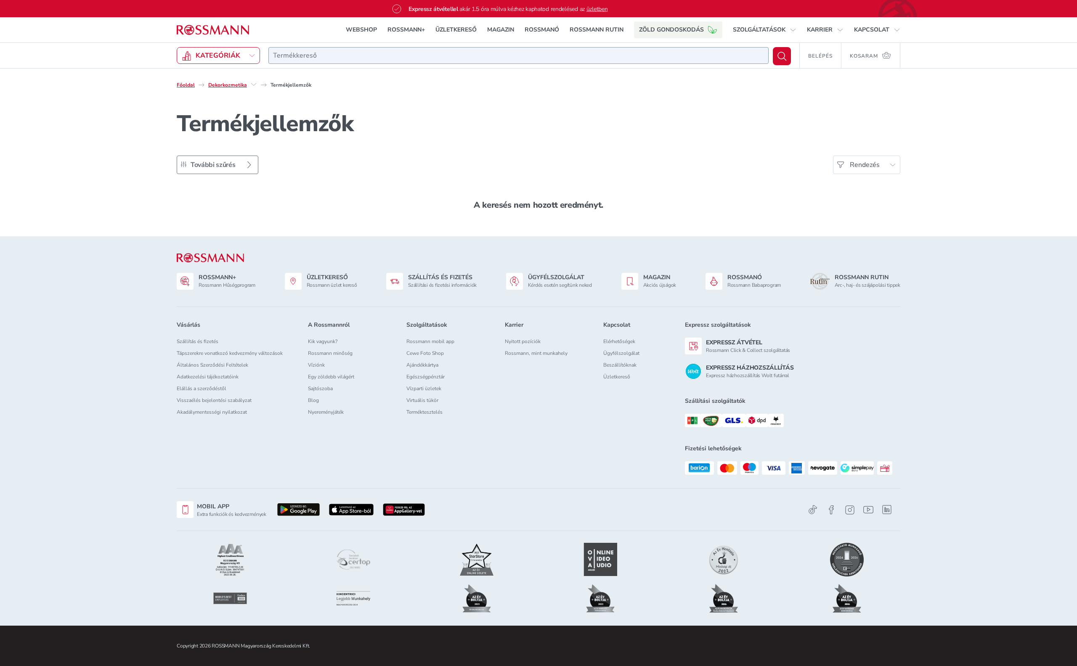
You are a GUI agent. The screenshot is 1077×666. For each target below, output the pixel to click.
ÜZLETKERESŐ (456, 30)
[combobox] (518, 55)
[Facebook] (831, 510)
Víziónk (316, 365)
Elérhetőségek (619, 341)
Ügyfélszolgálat (621, 353)
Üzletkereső (616, 376)
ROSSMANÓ (542, 30)
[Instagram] (850, 510)
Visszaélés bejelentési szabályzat (214, 400)
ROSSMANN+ (406, 30)
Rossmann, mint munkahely (536, 353)
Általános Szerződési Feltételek (212, 365)
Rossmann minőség (330, 353)
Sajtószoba (320, 388)
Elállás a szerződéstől (201, 388)
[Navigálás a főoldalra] (213, 30)
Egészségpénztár (425, 376)
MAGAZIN (500, 30)
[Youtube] (868, 510)
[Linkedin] (887, 510)
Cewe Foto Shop (425, 353)
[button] (764, 29)
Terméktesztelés (424, 412)
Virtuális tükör (422, 400)
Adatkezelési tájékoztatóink (208, 376)
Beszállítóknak (620, 365)
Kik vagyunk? (322, 341)
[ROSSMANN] (210, 258)
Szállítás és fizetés (197, 341)
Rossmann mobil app (430, 341)
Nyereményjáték (326, 412)
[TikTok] (813, 510)
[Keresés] (782, 56)
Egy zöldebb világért (331, 376)
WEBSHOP (361, 30)
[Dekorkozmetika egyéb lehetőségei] (253, 84)
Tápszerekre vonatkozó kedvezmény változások (230, 353)
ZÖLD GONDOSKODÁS (671, 30)
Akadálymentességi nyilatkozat (212, 412)
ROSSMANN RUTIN (596, 30)
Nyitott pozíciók (523, 341)
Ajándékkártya (422, 365)
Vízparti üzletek (423, 388)
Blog (313, 400)
